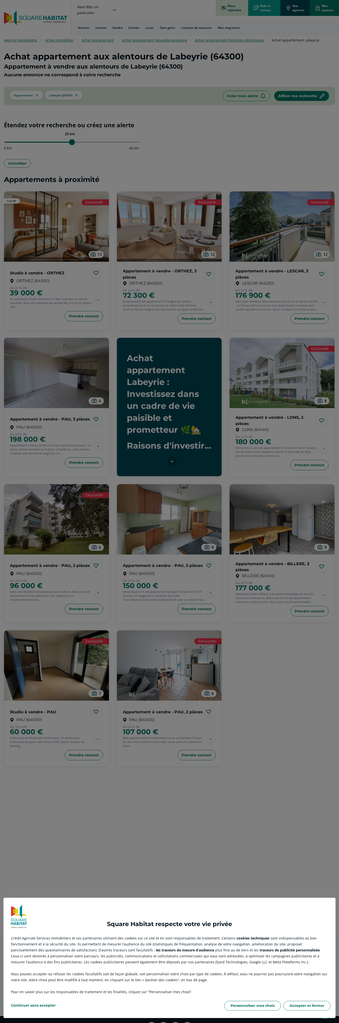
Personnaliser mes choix (253, 1005)
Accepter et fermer (307, 1005)
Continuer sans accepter (33, 1005)
